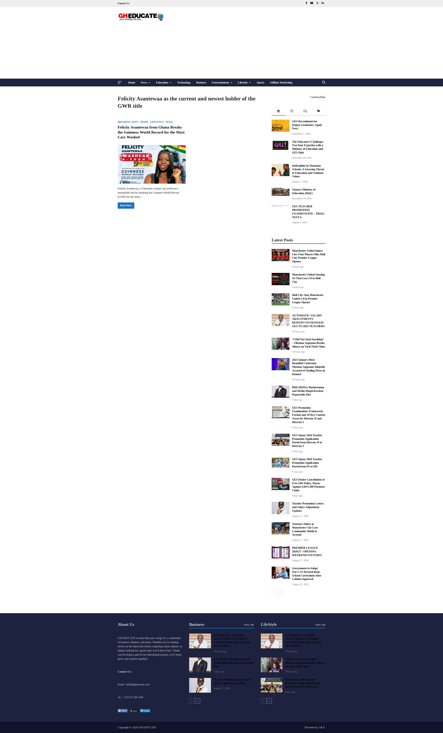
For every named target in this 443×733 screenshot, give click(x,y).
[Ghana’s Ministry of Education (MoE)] (281, 194)
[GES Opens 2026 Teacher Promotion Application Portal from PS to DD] (281, 466)
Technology (184, 82)
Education (165, 83)
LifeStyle (269, 624)
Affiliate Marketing (281, 82)
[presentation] (278, 112)
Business (201, 82)
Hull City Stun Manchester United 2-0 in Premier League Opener (308, 299)
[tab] (278, 112)
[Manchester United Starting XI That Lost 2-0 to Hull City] (281, 284)
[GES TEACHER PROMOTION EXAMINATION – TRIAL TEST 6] (281, 215)
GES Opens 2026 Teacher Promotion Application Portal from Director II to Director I (302, 683)
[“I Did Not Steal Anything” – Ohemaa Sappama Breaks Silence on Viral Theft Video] (281, 348)
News (147, 83)
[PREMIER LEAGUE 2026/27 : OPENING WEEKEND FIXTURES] (281, 557)
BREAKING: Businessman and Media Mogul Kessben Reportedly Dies (308, 391)
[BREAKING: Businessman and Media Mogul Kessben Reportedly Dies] (281, 396)
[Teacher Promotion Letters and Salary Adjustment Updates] (281, 513)
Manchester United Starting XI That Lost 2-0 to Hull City (308, 278)
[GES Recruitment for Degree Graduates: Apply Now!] (281, 130)
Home (131, 82)
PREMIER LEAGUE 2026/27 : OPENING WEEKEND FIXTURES (307, 551)
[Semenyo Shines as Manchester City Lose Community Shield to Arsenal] (281, 533)
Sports (260, 82)
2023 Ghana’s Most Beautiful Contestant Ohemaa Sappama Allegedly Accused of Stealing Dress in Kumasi (308, 367)
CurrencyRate (317, 97)
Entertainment (223, 83)
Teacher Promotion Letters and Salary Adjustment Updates (308, 507)
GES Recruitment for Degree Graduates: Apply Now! (307, 125)
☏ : (120, 697)
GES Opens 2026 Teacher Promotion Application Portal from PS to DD (307, 463)
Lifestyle (246, 83)
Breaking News (128, 122)
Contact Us (123, 3)
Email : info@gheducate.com (134, 684)
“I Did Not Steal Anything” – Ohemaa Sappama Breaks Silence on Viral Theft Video (308, 343)
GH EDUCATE (147, 727)
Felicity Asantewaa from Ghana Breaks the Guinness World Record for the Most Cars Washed (151, 132)
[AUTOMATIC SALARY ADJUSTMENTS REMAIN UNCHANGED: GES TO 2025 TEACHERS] (281, 324)
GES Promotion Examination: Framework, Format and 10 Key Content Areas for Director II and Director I (308, 415)
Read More (126, 206)
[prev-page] (274, 593)
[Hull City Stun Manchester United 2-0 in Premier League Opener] (281, 304)
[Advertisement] (221, 52)
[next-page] (280, 593)
